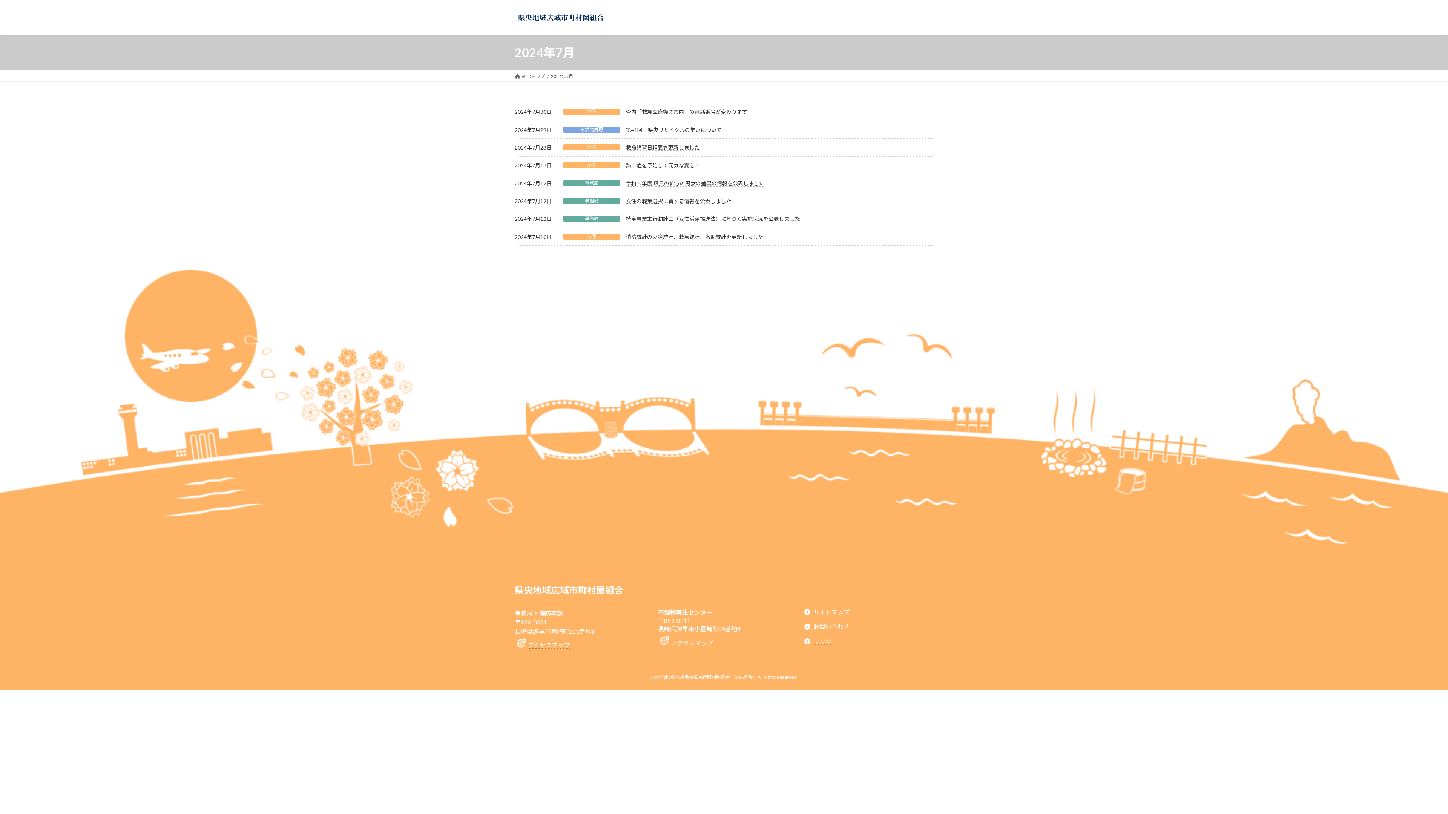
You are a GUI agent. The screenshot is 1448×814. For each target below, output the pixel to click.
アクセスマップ (549, 645)
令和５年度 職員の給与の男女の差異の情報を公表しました (695, 183)
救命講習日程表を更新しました (663, 147)
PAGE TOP (1410, 782)
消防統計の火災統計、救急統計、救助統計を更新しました (694, 237)
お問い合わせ (831, 626)
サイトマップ (831, 611)
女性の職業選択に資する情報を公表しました (679, 201)
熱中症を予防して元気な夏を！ (663, 165)
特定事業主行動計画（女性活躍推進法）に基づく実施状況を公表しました (713, 219)
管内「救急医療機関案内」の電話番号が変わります (686, 112)
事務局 (591, 183)
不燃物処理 (591, 129)
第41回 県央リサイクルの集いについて (674, 130)
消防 (591, 111)
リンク (822, 641)
